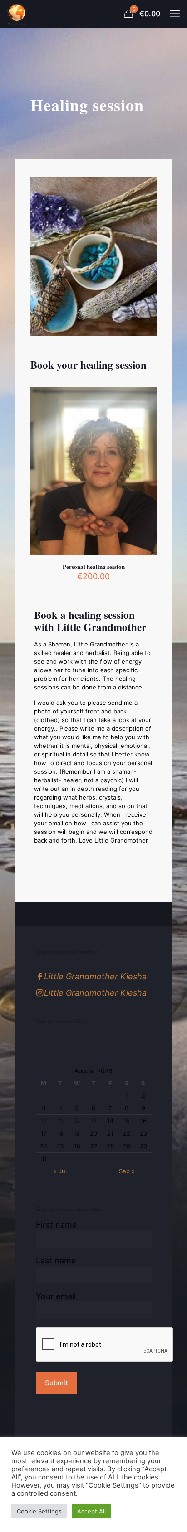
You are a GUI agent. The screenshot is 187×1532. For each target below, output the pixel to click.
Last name (56, 1260)
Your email (56, 1296)
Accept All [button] (91, 1511)
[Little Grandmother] (17, 13)
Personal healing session (94, 566)
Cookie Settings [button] (39, 1511)
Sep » (127, 1171)
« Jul (60, 1171)
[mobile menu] (174, 13)
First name (56, 1224)
